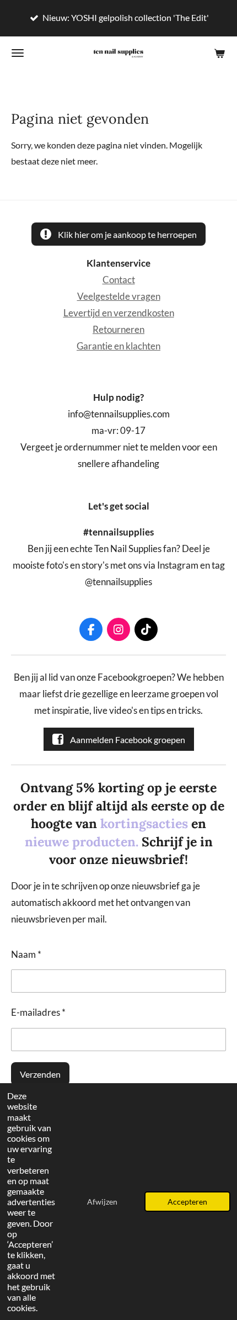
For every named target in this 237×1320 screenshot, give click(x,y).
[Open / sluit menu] (18, 53)
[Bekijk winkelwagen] (219, 53)
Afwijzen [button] (102, 1201)
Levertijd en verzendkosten (118, 313)
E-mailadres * (38, 1012)
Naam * (26, 954)
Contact (119, 279)
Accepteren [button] (187, 1201)
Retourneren (118, 329)
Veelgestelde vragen (118, 296)
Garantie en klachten (118, 346)
